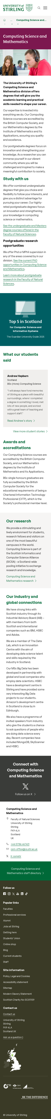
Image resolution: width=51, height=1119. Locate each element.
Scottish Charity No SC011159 (18, 999)
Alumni (6, 920)
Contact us (9, 1014)
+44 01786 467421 (20, 844)
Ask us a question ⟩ (13, 1037)
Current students (12, 955)
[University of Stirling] (17, 7)
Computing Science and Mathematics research (20, 578)
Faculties (8, 908)
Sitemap (7, 987)
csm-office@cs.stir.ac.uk (24, 849)
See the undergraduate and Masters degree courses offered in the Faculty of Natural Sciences (24, 230)
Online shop (9, 944)
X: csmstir (15, 856)
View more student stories (29, 431)
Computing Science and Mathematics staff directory (24, 871)
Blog (5, 950)
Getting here (10, 932)
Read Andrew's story (19, 420)
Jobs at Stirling (11, 926)
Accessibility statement (15, 982)
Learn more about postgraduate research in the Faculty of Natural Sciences (23, 279)
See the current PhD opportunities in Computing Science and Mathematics (25, 264)
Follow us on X (24, 794)
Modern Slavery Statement (17, 993)
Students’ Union (11, 938)
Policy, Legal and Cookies (16, 976)
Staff (6, 961)
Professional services (14, 914)
